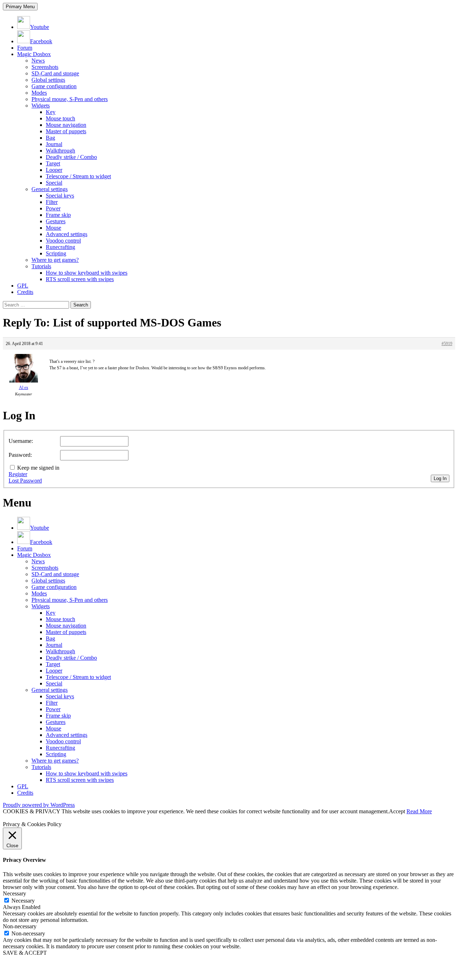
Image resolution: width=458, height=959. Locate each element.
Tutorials (41, 266)
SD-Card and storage (55, 73)
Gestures (55, 221)
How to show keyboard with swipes (86, 273)
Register (18, 474)
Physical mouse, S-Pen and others (69, 99)
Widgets (40, 106)
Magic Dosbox (34, 54)
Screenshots (44, 67)
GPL (22, 286)
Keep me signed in (38, 468)
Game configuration (54, 86)
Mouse (53, 228)
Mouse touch (60, 118)
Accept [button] (397, 811)
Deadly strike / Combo (71, 157)
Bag (50, 138)
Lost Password (25, 481)
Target (53, 163)
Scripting (56, 253)
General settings (49, 189)
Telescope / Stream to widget (78, 176)
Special (54, 183)
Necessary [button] (14, 893)
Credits (25, 292)
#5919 (447, 343)
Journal (54, 144)
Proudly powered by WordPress (39, 805)
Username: (21, 441)
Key (50, 112)
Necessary (23, 901)
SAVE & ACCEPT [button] (25, 953)
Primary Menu (20, 6)
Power (53, 208)
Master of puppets (66, 131)
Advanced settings (66, 234)
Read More (419, 811)
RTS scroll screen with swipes (80, 279)
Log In (440, 478)
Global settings (48, 80)
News (38, 61)
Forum (24, 48)
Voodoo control (63, 241)
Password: (20, 455)
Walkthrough (60, 151)
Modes (39, 93)
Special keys (60, 196)
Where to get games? (55, 260)
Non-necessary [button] (19, 926)
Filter (52, 202)
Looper (54, 170)
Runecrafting (60, 247)
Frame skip (58, 215)
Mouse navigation (66, 125)
